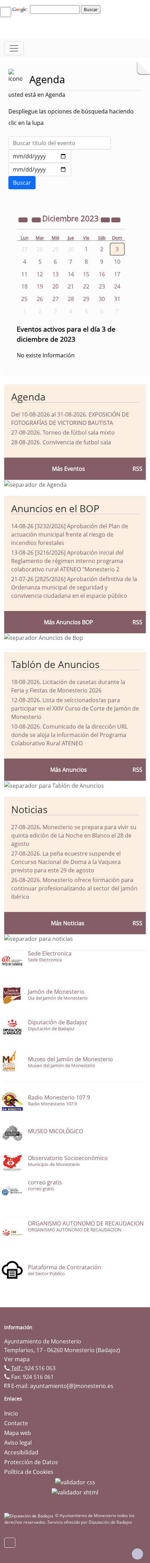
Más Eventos (68, 469)
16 (102, 274)
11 (24, 274)
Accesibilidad (21, 1452)
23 (102, 286)
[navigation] (55, 9)
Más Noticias (67, 923)
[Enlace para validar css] (75, 1481)
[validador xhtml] (75, 1492)
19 (40, 286)
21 (71, 286)
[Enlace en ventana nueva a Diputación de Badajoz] (29, 1515)
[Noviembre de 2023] (37, 219)
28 (71, 299)
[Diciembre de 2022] (23, 219)
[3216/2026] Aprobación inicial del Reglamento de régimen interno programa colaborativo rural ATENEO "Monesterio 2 (67, 561)
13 (55, 274)
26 (40, 299)
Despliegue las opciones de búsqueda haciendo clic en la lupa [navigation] (71, 117)
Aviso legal (18, 1442)
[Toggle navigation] (14, 48)
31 (117, 299)
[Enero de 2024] (115, 219)
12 (40, 274)
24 (117, 286)
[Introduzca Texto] (59, 143)
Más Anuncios (68, 769)
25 (24, 299)
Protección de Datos (31, 1462)
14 (71, 274)
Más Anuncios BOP (68, 622)
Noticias (29, 809)
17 (117, 274)
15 (86, 274)
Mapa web (17, 1433)
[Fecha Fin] (39, 169)
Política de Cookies (28, 1472)
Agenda (28, 396)
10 (117, 261)
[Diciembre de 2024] (106, 219)
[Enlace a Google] (20, 9)
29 (86, 299)
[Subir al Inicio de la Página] (137, 1554)
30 (102, 299)
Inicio (11, 1413)
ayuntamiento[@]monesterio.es (71, 1386)
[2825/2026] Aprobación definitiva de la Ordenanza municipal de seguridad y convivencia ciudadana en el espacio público (74, 587)
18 (24, 286)
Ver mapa (17, 1359)
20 (55, 286)
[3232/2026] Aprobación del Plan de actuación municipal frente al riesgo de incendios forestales (69, 534)
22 (86, 286)
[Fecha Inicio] (39, 156)
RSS (137, 769)
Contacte (16, 1423)
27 (55, 299)
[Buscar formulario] (22, 182)
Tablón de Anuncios (55, 664)
